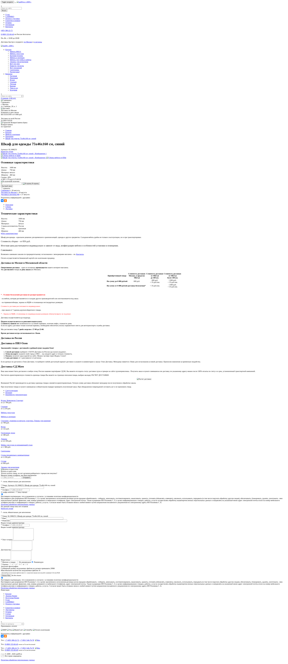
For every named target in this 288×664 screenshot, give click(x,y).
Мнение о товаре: (8, 562)
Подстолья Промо (12, 598)
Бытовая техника (16, 56)
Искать (4, 10)
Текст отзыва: (7, 540)
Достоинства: (6, 550)
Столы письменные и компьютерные (15, 455)
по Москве (28, 42)
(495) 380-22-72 (7, 30)
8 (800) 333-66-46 (7, 34)
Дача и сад (14, 88)
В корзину (35, 183)
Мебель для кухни (17, 54)
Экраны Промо (11, 596)
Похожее (8, 393)
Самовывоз (5, 190)
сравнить (6, 188)
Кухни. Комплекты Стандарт (12, 400)
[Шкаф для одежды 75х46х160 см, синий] (24, 154)
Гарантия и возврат (12, 21)
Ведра (3, 427)
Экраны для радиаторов (19, 62)
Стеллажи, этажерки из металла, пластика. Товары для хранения (26, 421)
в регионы (38, 42)
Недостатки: (5, 560)
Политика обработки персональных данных (18, 504)
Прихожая (14, 78)
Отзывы (8, 23)
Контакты (9, 27)
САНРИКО (9, 17)
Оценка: (5, 564)
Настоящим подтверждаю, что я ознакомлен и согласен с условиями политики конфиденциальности (39, 496)
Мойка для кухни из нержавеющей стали (17, 445)
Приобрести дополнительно (16, 395)
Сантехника (14, 70)
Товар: (4, 485)
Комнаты (8, 74)
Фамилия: (5, 521)
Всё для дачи (15, 64)
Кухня (12, 80)
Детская (13, 84)
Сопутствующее (11, 391)
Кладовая (13, 90)
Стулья (3, 461)
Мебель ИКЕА (15, 52)
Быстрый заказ (7, 186)
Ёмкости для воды (17, 66)
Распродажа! (15, 72)
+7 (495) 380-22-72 (12, 640)
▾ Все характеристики (9, 233)
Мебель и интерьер (17, 58)
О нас (7, 15)
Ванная (13, 86)
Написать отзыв (7, 152)
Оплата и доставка (12, 19)
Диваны (4, 439)
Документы (9, 610)
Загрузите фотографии (9, 566)
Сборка (8, 207)
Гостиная (13, 76)
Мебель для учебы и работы (20, 60)
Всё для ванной (16, 68)
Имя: (3, 487)
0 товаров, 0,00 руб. (8, 98)
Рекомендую (38, 562)
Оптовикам (9, 25)
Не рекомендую (25, 562)
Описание (9, 205)
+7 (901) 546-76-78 (27, 640)
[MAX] (37, 640)
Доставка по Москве (9, 192)
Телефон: (5, 490)
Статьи (8, 614)
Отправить (26, 477)
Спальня (13, 82)
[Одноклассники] (5, 200)
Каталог (8, 50)
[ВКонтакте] (2, 200)
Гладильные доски (8, 433)
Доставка (8, 209)
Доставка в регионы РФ (10, 194)
